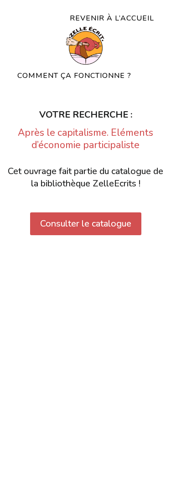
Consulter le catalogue (85, 223)
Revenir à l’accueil (112, 18)
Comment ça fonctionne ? (74, 76)
